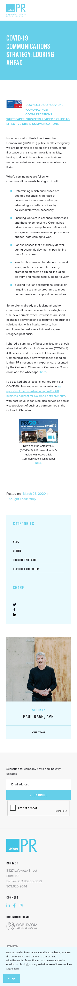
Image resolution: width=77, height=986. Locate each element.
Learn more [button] (12, 969)
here (43, 372)
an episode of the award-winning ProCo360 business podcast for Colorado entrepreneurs (35, 391)
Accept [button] (12, 978)
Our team (38, 732)
